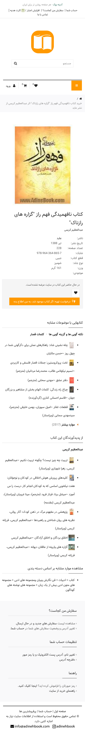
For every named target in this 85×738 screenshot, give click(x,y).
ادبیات (62, 580)
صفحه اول (60, 711)
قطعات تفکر (60, 407)
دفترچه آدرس (67, 659)
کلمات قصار (37, 334)
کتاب (72, 580)
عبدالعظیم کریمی (73, 230)
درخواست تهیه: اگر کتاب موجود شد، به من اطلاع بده (42, 301)
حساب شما (71, 10)
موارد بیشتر (68, 424)
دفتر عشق (62, 380)
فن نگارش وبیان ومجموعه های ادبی (34, 580)
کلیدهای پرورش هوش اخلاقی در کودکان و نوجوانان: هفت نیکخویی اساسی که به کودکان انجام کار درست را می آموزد (41, 486)
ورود (8, 86)
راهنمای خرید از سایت (62, 690)
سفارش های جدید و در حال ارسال (36, 623)
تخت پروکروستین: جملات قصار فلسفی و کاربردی (39, 362)
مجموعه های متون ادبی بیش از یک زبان (38, 583)
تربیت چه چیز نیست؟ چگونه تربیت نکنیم (44, 460)
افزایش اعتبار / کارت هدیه (25, 10)
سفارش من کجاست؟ (52, 10)
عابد (59, 238)
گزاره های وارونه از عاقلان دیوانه (49, 547)
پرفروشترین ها (27, 711)
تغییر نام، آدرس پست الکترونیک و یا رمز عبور (48, 654)
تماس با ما (42, 14)
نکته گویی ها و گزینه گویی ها (66, 334)
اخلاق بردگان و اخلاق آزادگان (51, 537)
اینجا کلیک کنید (28, 685)
